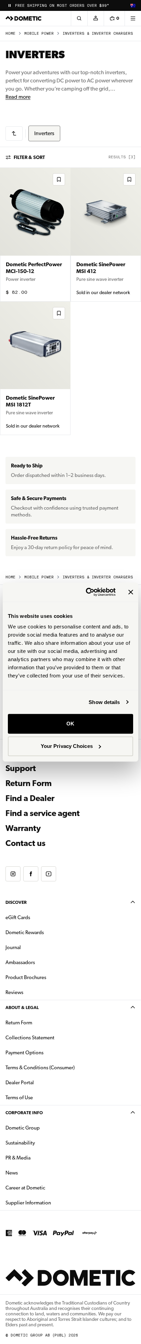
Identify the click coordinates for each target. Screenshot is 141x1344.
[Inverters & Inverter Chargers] (14, 133)
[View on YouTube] (48, 873)
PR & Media (39, 1157)
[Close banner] (130, 592)
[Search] (79, 18)
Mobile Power (39, 33)
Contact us (25, 843)
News (33, 1172)
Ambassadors (20, 962)
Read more (17, 97)
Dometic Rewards (24, 932)
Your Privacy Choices (67, 746)
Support (20, 768)
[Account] (95, 18)
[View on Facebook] (30, 873)
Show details (104, 702)
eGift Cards (17, 917)
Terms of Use (19, 1097)
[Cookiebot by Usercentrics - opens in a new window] (87, 592)
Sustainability (20, 1143)
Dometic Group (44, 1127)
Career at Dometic (46, 1187)
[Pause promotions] (9, 5)
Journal (13, 947)
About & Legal (22, 1007)
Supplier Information (28, 1203)
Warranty (23, 828)
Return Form (28, 783)
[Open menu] (133, 18)
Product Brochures (47, 977)
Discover (16, 902)
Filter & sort (29, 157)
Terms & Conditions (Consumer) (40, 1068)
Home (10, 33)
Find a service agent (42, 813)
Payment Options (46, 1052)
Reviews (14, 992)
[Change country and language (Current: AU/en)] (133, 5)
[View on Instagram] (13, 873)
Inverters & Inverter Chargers (98, 33)
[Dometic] (23, 18)
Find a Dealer (29, 798)
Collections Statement (29, 1038)
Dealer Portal (41, 1082)
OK (70, 723)
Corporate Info (24, 1112)
